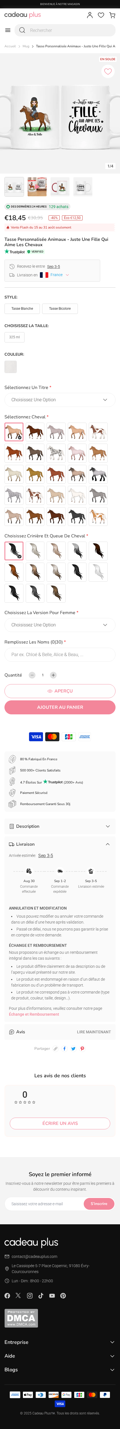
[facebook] (64, 1048)
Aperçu (63, 691)
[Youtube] (52, 1296)
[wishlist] (101, 15)
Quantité (13, 675)
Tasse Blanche (22, 309)
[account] (90, 15)
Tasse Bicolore (60, 309)
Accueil (10, 46)
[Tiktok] (41, 1296)
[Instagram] (29, 1296)
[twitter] (73, 1048)
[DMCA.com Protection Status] (60, 1318)
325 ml (14, 337)
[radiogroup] (60, 474)
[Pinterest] (63, 1296)
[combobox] (65, 30)
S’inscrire (99, 1203)
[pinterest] (82, 1048)
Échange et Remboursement (34, 1014)
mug (26, 46)
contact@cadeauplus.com (34, 1256)
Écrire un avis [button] (60, 1123)
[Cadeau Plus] (22, 15)
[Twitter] (18, 1295)
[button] (60, 388)
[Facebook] (7, 1296)
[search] (22, 30)
